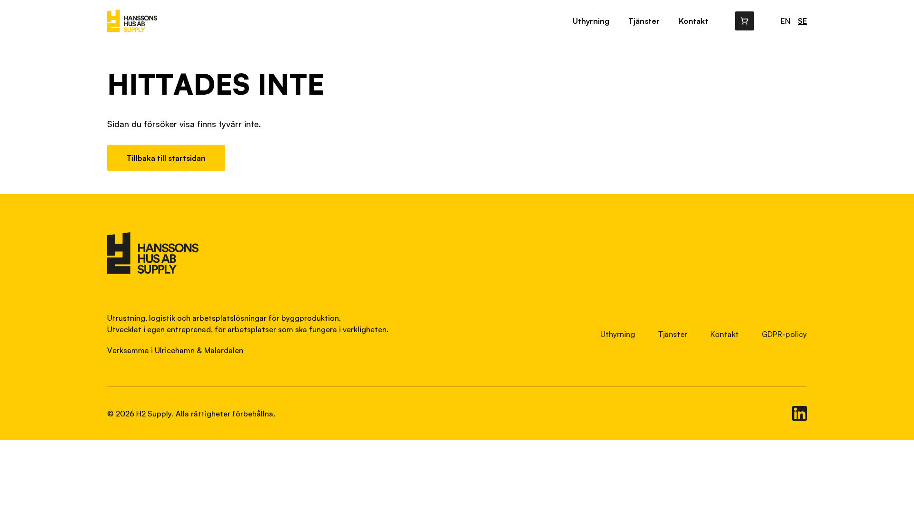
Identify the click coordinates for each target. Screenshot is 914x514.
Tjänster (644, 21)
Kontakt (693, 21)
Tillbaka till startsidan (166, 158)
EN (785, 21)
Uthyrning (591, 21)
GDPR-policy (784, 334)
